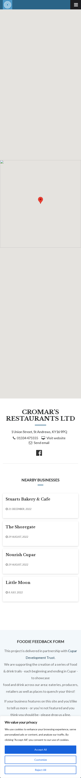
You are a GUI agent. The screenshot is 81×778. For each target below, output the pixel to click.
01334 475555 (27, 438)
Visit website (56, 438)
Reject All (40, 769)
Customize (40, 759)
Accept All (40, 749)
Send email (41, 443)
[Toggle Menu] (75, 4)
